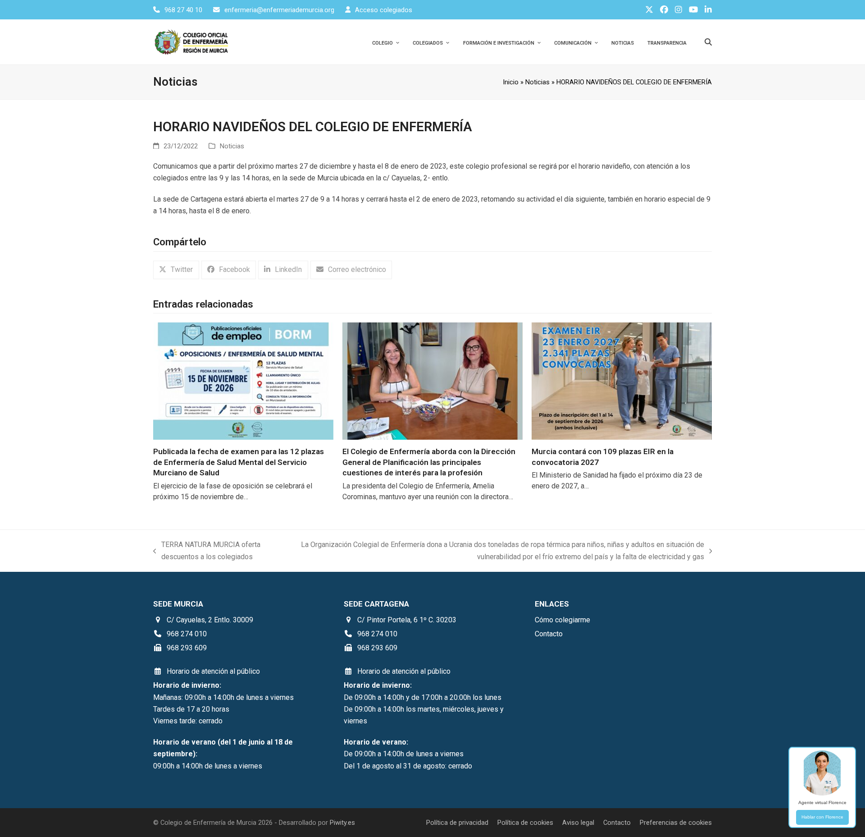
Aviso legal (578, 823)
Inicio (511, 82)
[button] (176, 270)
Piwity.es (342, 823)
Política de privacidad (457, 823)
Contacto (617, 823)
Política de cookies (525, 823)
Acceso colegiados (383, 10)
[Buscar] (708, 42)
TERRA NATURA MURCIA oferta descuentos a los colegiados (206, 551)
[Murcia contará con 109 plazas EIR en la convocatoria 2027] (622, 380)
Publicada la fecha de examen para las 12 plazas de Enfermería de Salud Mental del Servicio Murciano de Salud (238, 462)
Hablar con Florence (822, 816)
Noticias (537, 82)
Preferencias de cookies (676, 823)
